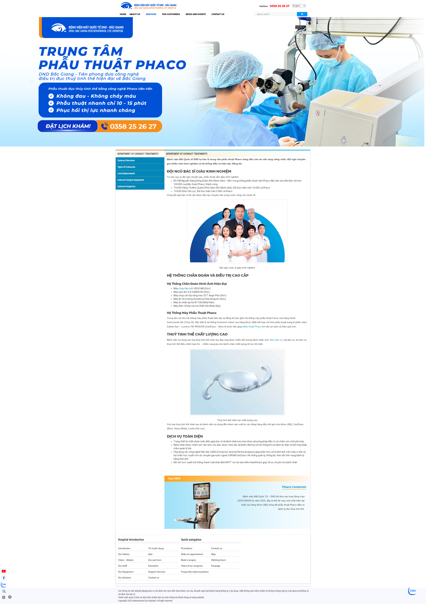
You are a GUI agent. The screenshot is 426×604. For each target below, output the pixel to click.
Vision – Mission (126, 560)
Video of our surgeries (192, 565)
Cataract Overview (126, 160)
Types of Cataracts (126, 167)
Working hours (218, 560)
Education (153, 565)
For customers (171, 14)
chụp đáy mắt (186, 288)
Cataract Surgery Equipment (130, 180)
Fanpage (215, 565)
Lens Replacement (126, 173)
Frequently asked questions (195, 571)
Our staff (122, 565)
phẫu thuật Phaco (252, 326)
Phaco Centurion (294, 487)
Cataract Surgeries (126, 186)
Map (213, 554)
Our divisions (124, 577)
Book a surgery (188, 560)
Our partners (154, 560)
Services (151, 14)
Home (123, 14)
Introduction (124, 548)
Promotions (186, 548)
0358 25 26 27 (279, 6)
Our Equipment (125, 571)
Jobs (150, 554)
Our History (124, 554)
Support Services (156, 571)
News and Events (196, 14)
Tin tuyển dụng (156, 548)
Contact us (218, 14)
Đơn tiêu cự (276, 339)
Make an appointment (192, 554)
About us (134, 14)
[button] (32, 81)
